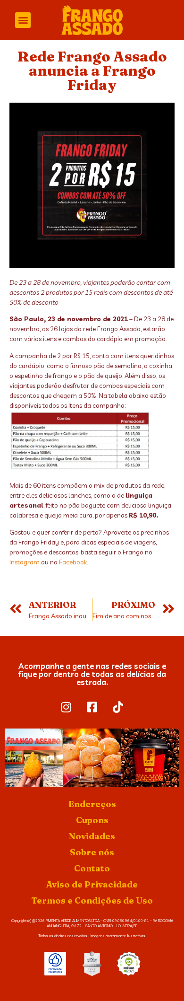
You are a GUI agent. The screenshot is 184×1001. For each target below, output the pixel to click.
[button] (23, 20)
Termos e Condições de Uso (92, 900)
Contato (92, 868)
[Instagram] (66, 707)
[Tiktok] (118, 707)
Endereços (92, 804)
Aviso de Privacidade (92, 884)
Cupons (92, 820)
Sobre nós (92, 852)
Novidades (92, 836)
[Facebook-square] (92, 707)
